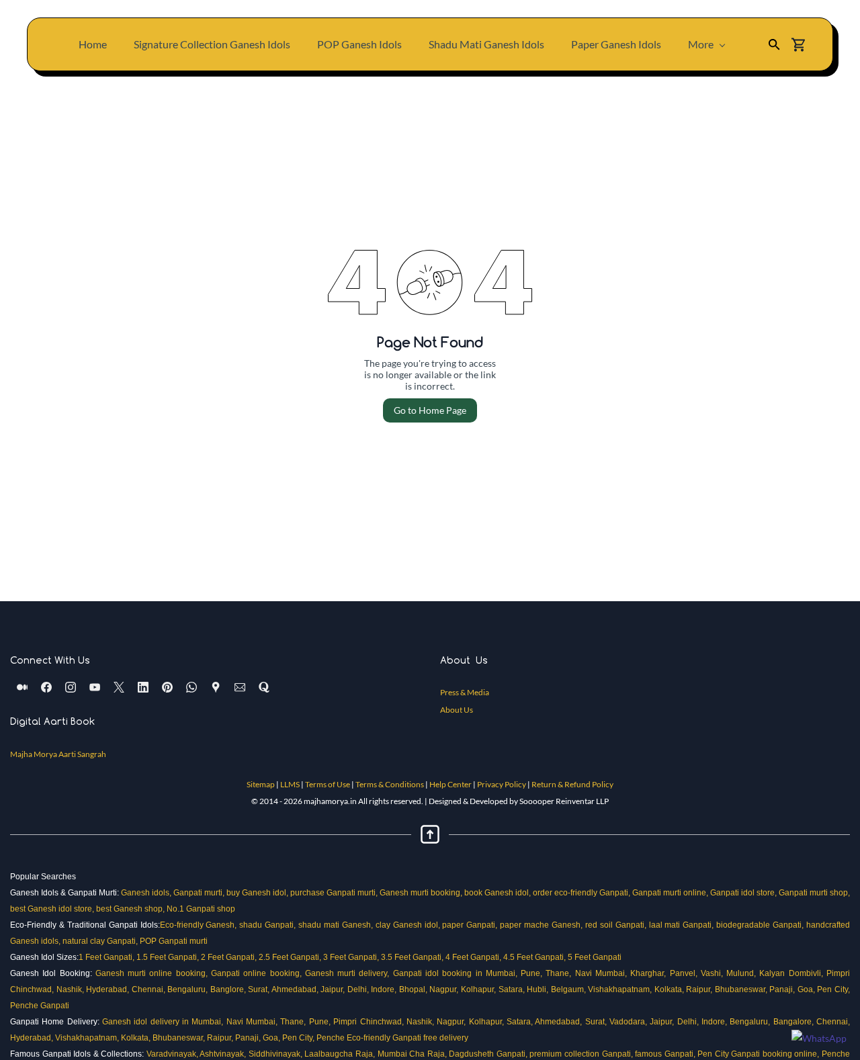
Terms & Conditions (389, 784)
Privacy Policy (501, 784)
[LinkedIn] (143, 687)
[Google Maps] (215, 687)
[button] (774, 44)
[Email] (240, 687)
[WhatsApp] (191, 687)
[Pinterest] (167, 687)
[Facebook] (46, 687)
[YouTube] (94, 687)
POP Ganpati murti (175, 941)
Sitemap (261, 784)
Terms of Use (327, 784)
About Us (456, 710)
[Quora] (264, 687)
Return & (547, 784)
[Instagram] (70, 687)
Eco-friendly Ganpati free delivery (408, 1038)
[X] (119, 687)
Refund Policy (588, 784)
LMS (292, 784)
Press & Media (464, 692)
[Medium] (22, 687)
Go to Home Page (430, 410)
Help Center (450, 784)
